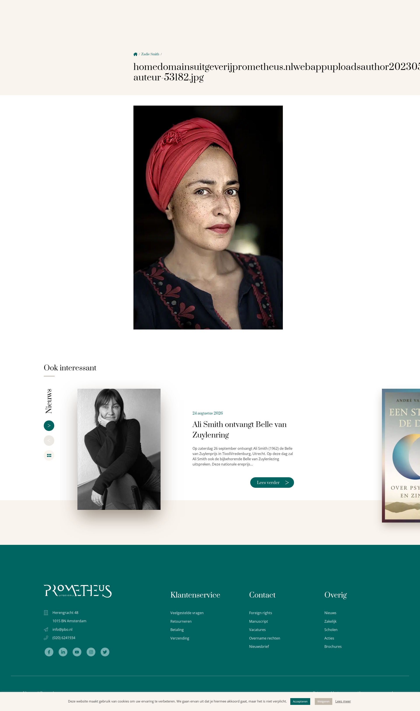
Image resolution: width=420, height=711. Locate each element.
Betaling (177, 629)
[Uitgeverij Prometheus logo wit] (78, 591)
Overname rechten (264, 638)
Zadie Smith (150, 54)
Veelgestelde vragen (187, 612)
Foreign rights (260, 612)
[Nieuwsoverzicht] (49, 455)
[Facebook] (49, 652)
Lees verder (273, 482)
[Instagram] (91, 652)
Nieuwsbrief (259, 646)
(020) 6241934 (63, 637)
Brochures (333, 646)
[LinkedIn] (63, 652)
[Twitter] (105, 652)
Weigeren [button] (323, 701)
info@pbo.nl (62, 629)
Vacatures (257, 629)
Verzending (179, 638)
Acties (329, 638)
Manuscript (258, 621)
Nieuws (330, 612)
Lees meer (343, 701)
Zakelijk (330, 621)
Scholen (331, 629)
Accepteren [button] (300, 701)
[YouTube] (77, 652)
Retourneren (181, 621)
